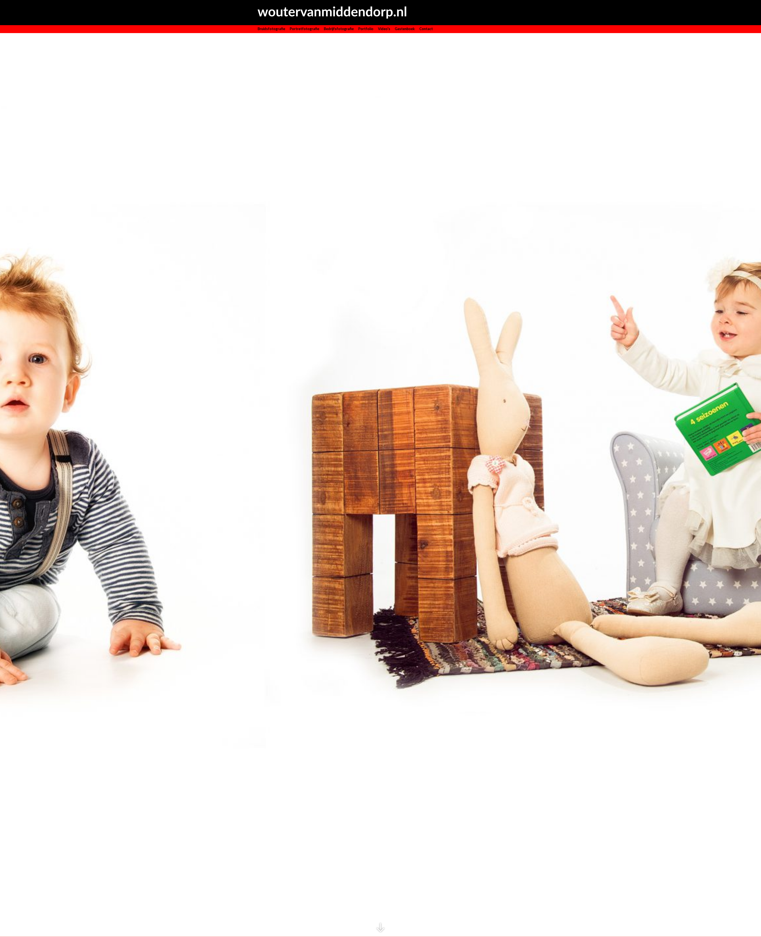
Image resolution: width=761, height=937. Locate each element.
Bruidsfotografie (271, 29)
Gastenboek (405, 29)
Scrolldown (380, 927)
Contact (426, 29)
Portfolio (365, 29)
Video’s (384, 29)
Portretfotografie (304, 29)
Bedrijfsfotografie (339, 29)
